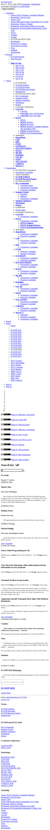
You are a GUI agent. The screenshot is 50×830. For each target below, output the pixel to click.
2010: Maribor (16, 369)
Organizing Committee (24, 172)
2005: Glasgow (16, 380)
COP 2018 (5, 759)
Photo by (23, 415)
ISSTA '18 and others (21, 6)
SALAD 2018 (6, 777)
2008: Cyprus (16, 374)
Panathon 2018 (6, 775)
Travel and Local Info (19, 46)
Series (13, 326)
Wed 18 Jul (20, 72)
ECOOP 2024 (16, 337)
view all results (6, 543)
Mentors (23, 196)
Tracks (8, 81)
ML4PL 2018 (6, 772)
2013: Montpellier (17, 363)
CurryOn (23, 111)
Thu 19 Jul (20, 74)
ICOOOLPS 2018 (8, 766)
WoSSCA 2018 (7, 786)
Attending (9, 13)
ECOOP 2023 (16, 339)
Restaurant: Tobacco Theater (22, 24)
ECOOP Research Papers (25, 89)
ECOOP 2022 (16, 341)
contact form (6, 693)
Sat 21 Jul (19, 79)
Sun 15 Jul (20, 65)
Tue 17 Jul (20, 70)
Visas (13, 48)
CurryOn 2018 (6, 745)
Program (9, 54)
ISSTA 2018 (6, 748)
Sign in (8, 384)
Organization (11, 168)
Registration (15, 41)
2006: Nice (15, 378)
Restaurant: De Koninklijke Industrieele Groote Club (21, 808)
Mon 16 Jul (20, 68)
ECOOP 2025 (16, 334)
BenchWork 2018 (8, 757)
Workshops (20, 103)
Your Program (16, 59)
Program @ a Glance (19, 44)
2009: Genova (16, 372)
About (13, 33)
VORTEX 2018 (7, 783)
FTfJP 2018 (5, 764)
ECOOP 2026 (16, 332)
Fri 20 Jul (19, 76)
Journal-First (20, 92)
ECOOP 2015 (16, 356)
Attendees (24, 315)
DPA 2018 (5, 761)
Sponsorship (15, 52)
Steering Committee (28, 254)
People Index (21, 210)
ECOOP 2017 (16, 352)
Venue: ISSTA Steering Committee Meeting (27, 15)
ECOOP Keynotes (23, 87)
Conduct (14, 35)
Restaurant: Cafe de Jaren (20, 17)
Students (14, 50)
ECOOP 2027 (16, 330)
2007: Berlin (15, 376)
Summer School (22, 98)
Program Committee (28, 190)
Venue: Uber (15, 20)
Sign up (9, 387)
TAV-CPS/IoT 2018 (8, 781)
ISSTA (23, 120)
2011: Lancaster (17, 367)
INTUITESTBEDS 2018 (11, 768)
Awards (14, 37)
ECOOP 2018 (8, 688)
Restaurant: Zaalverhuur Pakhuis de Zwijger (28, 26)
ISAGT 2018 (6, 770)
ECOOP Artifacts (22, 85)
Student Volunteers (23, 100)
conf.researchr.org (12, 697)
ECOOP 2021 (16, 343)
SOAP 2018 (5, 779)
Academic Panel (26, 185)
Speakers (23, 194)
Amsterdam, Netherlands (30, 4)
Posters (18, 105)
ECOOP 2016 (16, 354)
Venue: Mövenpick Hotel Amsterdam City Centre (30, 22)
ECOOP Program (17, 57)
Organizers (24, 284)
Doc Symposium (22, 96)
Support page (5, 699)
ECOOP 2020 (16, 345)
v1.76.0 (23, 697)
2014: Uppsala (16, 361)
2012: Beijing (16, 365)
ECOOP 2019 (16, 348)
